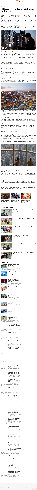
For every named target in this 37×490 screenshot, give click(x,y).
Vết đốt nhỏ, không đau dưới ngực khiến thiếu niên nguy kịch (14, 396)
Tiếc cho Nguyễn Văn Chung (14, 340)
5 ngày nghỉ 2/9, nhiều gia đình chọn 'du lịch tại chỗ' (24, 243)
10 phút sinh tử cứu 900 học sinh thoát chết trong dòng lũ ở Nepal (14, 472)
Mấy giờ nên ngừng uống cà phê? (20, 235)
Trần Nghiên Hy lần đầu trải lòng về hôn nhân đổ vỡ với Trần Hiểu (13, 317)
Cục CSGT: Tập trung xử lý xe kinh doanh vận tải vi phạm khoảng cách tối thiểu (14, 348)
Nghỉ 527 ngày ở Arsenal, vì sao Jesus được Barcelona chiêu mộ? (13, 280)
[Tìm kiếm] (35, 1)
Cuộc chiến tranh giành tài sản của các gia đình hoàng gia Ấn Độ (25, 201)
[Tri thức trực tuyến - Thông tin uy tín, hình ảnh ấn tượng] (20, 1)
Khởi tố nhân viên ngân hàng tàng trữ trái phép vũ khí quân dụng (14, 380)
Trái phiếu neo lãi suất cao (13, 426)
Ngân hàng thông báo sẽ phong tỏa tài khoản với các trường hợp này (14, 273)
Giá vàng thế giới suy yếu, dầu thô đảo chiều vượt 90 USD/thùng (14, 449)
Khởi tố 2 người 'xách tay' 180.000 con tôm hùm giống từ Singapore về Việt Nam (14, 365)
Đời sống (3, 6)
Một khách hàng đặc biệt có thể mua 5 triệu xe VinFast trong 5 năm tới (13, 265)
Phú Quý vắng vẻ (11, 302)
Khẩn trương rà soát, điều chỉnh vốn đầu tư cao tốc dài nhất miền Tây (14, 457)
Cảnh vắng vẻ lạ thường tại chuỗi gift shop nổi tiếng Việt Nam (14, 325)
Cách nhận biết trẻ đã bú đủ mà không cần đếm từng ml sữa (13, 287)
